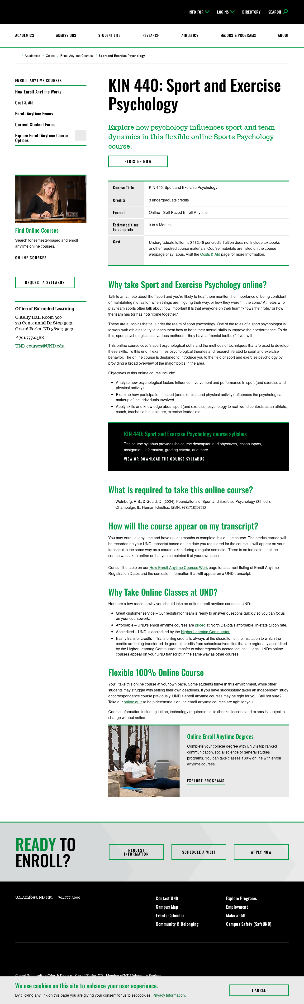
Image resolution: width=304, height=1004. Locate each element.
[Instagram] (18, 911)
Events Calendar (170, 915)
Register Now (138, 161)
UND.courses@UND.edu (39, 346)
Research (151, 35)
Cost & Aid (24, 102)
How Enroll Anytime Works (38, 91)
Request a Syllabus (45, 282)
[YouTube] (52, 911)
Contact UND (167, 898)
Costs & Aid (210, 254)
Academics (24, 35)
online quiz (133, 702)
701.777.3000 (69, 897)
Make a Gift (236, 915)
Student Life (109, 35)
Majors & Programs (238, 35)
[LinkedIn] (41, 911)
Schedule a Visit (198, 852)
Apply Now (261, 852)
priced (200, 625)
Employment (237, 907)
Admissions (66, 35)
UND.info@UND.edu (33, 897)
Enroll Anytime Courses (76, 56)
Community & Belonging (177, 924)
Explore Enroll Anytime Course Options (41, 137)
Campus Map (167, 907)
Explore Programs (241, 898)
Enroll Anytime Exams (34, 113)
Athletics (189, 35)
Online (50, 56)
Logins (223, 12)
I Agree (270, 990)
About (283, 35)
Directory (251, 12)
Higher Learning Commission (205, 631)
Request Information (136, 852)
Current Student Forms (35, 124)
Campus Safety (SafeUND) (248, 924)
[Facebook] (30, 911)
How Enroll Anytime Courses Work (178, 567)
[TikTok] (64, 911)
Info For (196, 12)
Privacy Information (168, 995)
